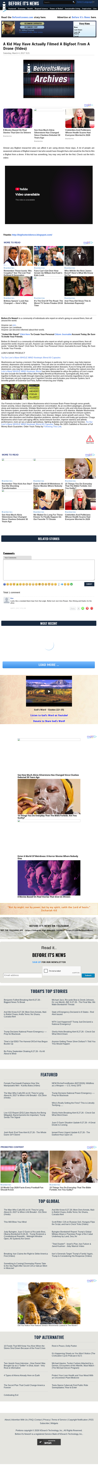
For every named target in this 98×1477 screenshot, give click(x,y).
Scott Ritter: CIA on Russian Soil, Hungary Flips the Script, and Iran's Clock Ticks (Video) (73, 1223)
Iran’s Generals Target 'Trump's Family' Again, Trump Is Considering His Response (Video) (72, 1255)
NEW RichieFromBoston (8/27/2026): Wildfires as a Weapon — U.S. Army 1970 (73, 1084)
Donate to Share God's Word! (49, 721)
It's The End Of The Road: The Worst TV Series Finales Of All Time (48, 303)
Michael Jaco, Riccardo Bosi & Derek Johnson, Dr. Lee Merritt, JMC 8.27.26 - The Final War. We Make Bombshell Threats (73, 1002)
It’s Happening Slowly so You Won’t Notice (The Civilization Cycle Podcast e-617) (73, 1354)
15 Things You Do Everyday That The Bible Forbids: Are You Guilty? (78, 486)
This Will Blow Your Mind (15, 1222)
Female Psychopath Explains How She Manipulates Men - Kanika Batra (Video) (22, 1084)
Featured (12, 9)
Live (95, 9)
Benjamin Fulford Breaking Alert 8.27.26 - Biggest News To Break (22, 1001)
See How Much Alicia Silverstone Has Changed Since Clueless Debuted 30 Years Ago (15, 518)
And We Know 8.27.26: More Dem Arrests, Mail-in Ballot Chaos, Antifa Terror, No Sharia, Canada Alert (25, 1014)
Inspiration (86, 9)
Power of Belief (56, 9)
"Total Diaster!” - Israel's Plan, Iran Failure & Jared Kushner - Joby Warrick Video (71, 1245)
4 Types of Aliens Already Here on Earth (22, 1375)
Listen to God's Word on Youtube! (49, 715)
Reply (73, 608)
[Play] (49, 691)
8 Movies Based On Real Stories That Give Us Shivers (44, 896)
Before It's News (23, 3)
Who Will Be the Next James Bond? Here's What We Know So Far (78, 273)
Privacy (46, 1420)
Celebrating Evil (11, 1395)
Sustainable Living (72, 9)
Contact (38, 1420)
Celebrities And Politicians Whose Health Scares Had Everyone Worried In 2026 (77, 517)
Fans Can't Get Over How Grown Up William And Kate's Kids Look (48, 273)
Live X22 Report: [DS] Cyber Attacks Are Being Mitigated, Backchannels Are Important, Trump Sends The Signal (25, 1115)
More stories (38, 32)
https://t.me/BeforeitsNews (79, 930)
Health (30, 9)
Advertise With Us (19, 1420)
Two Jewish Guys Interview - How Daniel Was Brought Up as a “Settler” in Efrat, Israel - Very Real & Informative (24, 1365)
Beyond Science (41, 9)
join (14, 325)
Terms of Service (59, 1420)
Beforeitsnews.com (22, 17)
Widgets (54, 1423)
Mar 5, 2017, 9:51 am (18, 608)
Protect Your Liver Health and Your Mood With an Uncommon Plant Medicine (72, 1376)
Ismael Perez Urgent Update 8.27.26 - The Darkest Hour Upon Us (71, 1133)
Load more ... (49, 665)
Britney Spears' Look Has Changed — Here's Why (16, 302)
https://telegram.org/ (35, 930)
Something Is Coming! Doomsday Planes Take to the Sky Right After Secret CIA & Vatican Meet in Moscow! (25, 1265)
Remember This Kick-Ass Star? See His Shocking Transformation (17, 486)
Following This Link (52, 426)
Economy (21, 9)
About (7, 1420)
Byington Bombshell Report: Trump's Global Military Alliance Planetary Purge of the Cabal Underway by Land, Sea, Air (72, 1234)
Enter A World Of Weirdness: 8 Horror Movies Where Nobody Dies (48, 486)
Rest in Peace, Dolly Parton (64, 1346)
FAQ (31, 1420)
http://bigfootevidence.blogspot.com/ (32, 235)
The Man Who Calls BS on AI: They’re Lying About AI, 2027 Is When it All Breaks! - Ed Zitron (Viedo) (25, 1095)
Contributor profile (25, 32)
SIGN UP (36, 962)
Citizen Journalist (63, 334)
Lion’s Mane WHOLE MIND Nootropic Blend (21, 371)
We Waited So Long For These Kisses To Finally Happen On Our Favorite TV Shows (48, 517)
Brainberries (9, 268)
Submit (88, 975)
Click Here (25, 334)
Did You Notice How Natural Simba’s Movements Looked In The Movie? (48, 1325)
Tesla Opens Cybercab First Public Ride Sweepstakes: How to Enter (70, 1386)
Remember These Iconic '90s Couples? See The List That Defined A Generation (18, 273)
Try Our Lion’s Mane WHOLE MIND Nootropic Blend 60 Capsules (30, 358)
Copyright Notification (78, 1420)
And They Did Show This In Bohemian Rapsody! (77, 302)
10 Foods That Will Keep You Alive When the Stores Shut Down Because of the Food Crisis (24, 1347)
